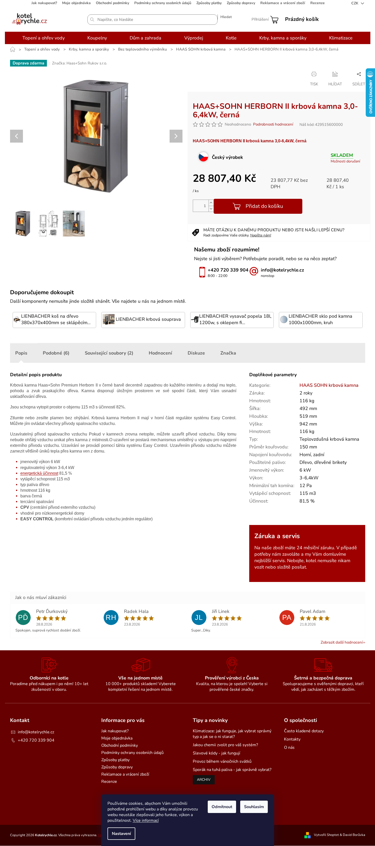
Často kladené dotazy (304, 731)
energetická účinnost (39, 473)
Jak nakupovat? (44, 3)
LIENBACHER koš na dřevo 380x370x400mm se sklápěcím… (55, 319)
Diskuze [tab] (196, 353)
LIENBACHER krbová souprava (148, 319)
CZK (355, 3)
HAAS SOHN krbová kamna (329, 385)
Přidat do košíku (264, 206)
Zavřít (231, 74)
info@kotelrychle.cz (36, 732)
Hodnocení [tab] (160, 353)
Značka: (79, 63)
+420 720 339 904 (36, 740)
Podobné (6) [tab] (56, 353)
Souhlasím (254, 807)
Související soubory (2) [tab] (109, 353)
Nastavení (121, 833)
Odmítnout (222, 807)
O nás (289, 747)
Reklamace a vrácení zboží (282, 3)
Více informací (146, 820)
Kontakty (292, 739)
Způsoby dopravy (241, 3)
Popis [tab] (21, 353)
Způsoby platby (209, 3)
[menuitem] (43, 38)
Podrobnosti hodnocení (273, 124)
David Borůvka (354, 835)
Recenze (317, 3)
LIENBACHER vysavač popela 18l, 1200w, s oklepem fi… (235, 319)
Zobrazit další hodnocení (342, 642)
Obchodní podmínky (112, 3)
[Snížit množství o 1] (211, 209)
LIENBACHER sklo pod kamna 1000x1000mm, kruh (320, 319)
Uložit (198, 74)
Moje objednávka (76, 3)
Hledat (226, 16)
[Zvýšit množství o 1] (211, 203)
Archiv (204, 779)
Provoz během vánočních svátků (222, 761)
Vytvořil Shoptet (326, 835)
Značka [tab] (228, 353)
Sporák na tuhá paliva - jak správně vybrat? (232, 770)
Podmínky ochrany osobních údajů (162, 3)
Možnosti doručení (345, 161)
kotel (311, 560)
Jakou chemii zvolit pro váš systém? (225, 745)
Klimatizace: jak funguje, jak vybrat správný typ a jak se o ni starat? (232, 734)
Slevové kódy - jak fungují (216, 753)
